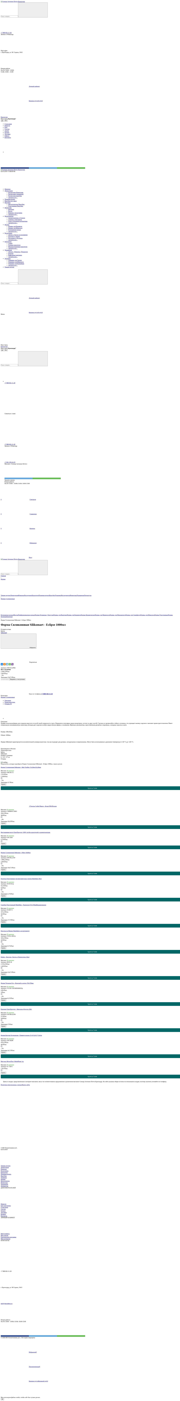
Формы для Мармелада (102, 615)
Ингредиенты (65, 595)
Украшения (80, 595)
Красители (35, 595)
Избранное (33, 647)
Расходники (28, 595)
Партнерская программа (8, 1237)
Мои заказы (4, 1235)
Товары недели (5, 595)
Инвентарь (73, 595)
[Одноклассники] (4, 664)
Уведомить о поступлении (17, 679)
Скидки (3, 1209)
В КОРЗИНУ (5, 679)
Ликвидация (14, 595)
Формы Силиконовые (8, 599)
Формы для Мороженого (117, 615)
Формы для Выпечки (60, 615)
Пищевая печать (44, 595)
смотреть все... (13, 197)
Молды (15, 615)
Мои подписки (5, 1239)
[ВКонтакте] (2, 664)
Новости (3, 1204)
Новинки (21, 595)
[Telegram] (7, 664)
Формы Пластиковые (161, 615)
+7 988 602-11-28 (6, 33)
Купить (3, 784)
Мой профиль (5, 1234)
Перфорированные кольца (26, 615)
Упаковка (58, 595)
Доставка (4, 1212)
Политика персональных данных (11, 1085)
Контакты (4, 1216)
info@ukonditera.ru (6, 1303)
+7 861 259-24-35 (9, 462)
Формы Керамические (88, 615)
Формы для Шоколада (147, 615)
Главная (3, 576)
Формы (3, 579)
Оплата (3, 1211)
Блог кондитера (6, 1205)
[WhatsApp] (10, 664)
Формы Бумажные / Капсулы (44, 615)
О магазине (4, 1207)
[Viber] (12, 664)
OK (2, 1399)
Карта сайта (26, 1085)
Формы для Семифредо (132, 615)
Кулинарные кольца (7, 615)
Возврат (3, 1214)
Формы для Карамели (74, 615)
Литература (87, 595)
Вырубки (52, 595)
